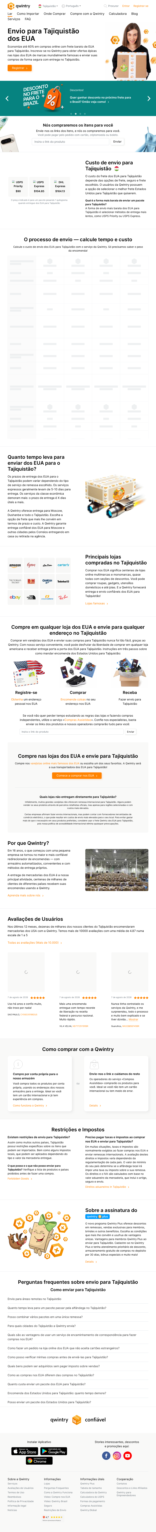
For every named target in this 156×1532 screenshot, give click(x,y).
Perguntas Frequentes (56, 1488)
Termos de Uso (16, 1492)
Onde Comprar (55, 14)
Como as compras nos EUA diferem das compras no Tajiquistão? (51, 1375)
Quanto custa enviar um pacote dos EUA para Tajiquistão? (46, 1384)
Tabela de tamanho (91, 1488)
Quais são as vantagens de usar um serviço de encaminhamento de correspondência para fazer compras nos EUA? (72, 1337)
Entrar (126, 5)
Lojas (47, 1483)
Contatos (122, 1483)
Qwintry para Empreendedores (126, 1494)
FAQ (28, 19)
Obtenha (17, 699)
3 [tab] (80, 113)
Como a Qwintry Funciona (58, 1492)
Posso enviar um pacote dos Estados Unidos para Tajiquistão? (49, 1402)
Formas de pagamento (92, 1501)
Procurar (113, 5)
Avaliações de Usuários (21, 1488)
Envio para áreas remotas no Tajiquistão (34, 1299)
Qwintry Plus (87, 1483)
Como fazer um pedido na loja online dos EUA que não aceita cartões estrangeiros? (63, 1348)
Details (93, 1105)
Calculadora (118, 14)
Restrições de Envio (55, 1510)
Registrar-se (140, 5)
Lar (10, 14)
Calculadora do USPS (92, 1496)
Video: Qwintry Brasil (55, 1501)
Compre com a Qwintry (87, 14)
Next (149, 98)
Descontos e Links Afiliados (132, 1488)
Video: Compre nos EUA (57, 1496)
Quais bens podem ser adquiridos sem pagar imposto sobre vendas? (54, 1366)
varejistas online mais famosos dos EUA (55, 763)
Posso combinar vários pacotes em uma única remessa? (45, 1317)
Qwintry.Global (88, 1510)
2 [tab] (75, 113)
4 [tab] (84, 113)
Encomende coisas (73, 699)
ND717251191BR (80, 1026)
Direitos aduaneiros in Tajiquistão (105, 1186)
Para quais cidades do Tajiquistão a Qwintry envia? (42, 1326)
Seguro (48, 1505)
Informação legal (17, 1505)
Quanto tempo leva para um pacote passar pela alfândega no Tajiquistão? (57, 1308)
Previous (7, 98)
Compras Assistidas (77, 720)
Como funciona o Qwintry (28, 1105)
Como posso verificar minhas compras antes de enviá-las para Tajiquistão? (58, 1357)
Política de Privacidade (21, 1501)
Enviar (117, 141)
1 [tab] (71, 113)
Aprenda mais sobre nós (24, 895)
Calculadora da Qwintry (93, 1492)
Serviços (14, 19)
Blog (134, 14)
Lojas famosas (95, 603)
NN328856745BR (130, 1026)
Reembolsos (14, 1496)
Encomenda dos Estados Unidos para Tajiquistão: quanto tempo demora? (57, 1393)
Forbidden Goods (18, 1178)
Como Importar (28, 14)
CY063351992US (28, 1014)
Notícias (12, 1510)
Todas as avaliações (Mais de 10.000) (33, 942)
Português (72, 5)
